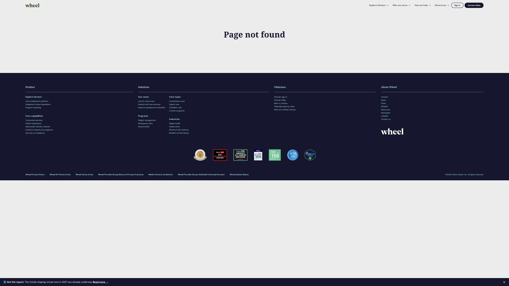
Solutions (143, 87)
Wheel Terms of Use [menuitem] (84, 174)
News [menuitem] (383, 100)
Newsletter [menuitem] (385, 113)
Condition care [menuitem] (175, 107)
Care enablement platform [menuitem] (36, 101)
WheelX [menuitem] (384, 106)
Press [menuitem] (383, 103)
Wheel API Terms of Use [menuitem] (60, 174)
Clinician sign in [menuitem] (280, 97)
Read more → (100, 282)
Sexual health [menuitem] (144, 126)
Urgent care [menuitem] (174, 104)
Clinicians (280, 87)
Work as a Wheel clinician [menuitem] (285, 109)
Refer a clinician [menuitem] (281, 103)
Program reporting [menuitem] (33, 107)
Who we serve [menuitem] (400, 5)
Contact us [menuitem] (385, 119)
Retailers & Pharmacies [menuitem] (179, 133)
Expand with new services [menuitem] (149, 104)
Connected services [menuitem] (34, 120)
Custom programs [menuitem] (177, 111)
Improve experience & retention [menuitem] (151, 107)
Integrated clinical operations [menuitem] (37, 104)
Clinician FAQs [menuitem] (280, 100)
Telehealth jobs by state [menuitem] (284, 106)
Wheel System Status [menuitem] (239, 174)
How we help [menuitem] (421, 5)
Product (30, 87)
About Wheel (389, 87)
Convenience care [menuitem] (177, 101)
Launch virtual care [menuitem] (146, 101)
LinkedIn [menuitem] (384, 116)
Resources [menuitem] (440, 5)
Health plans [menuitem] (174, 126)
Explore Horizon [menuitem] (377, 5)
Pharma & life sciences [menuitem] (179, 130)
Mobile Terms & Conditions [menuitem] (160, 174)
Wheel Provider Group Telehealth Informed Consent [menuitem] (201, 174)
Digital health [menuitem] (174, 123)
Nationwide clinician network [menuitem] (37, 126)
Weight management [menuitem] (147, 120)
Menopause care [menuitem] (145, 123)
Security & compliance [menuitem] (35, 133)
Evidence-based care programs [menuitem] (39, 130)
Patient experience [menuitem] (33, 123)
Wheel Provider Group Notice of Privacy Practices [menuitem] (120, 174)
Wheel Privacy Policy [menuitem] (35, 174)
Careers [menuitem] (384, 97)
